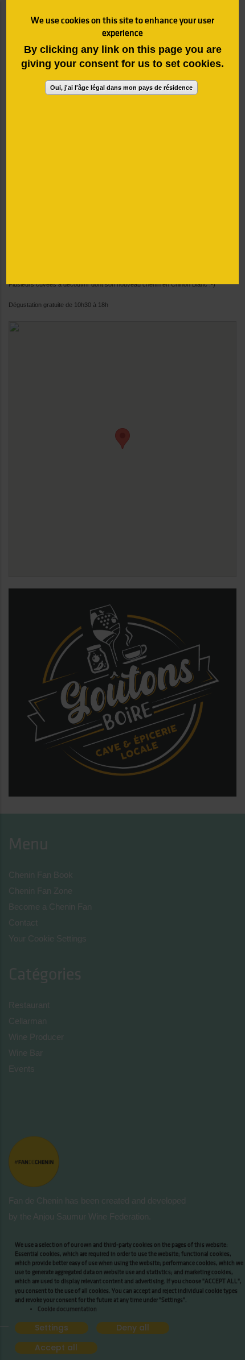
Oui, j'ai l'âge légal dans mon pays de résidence (121, 87)
